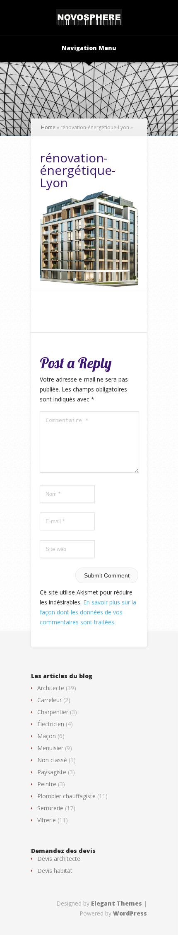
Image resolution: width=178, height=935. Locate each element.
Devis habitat (54, 871)
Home (48, 127)
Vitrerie (46, 820)
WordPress (130, 913)
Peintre (46, 784)
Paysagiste (51, 772)
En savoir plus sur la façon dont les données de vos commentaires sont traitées (88, 612)
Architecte (50, 688)
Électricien (50, 724)
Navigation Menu (89, 48)
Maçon (46, 736)
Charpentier (52, 712)
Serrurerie (50, 808)
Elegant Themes (116, 903)
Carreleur (49, 700)
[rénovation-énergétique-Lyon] (89, 286)
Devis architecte (58, 859)
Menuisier (50, 748)
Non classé (52, 760)
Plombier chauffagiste (66, 796)
